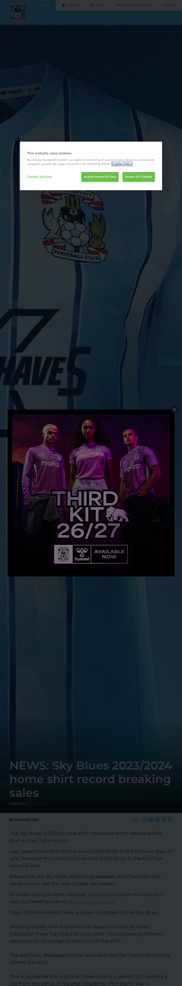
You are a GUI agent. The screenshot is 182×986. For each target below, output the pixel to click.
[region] (91, 166)
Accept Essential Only (100, 177)
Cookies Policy (122, 164)
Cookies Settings (39, 176)
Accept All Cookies (138, 177)
